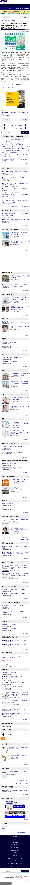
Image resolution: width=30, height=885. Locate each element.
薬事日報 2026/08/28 (7, 504)
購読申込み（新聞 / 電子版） (9, 657)
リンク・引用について (15, 860)
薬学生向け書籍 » (25, 539)
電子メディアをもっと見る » (22, 783)
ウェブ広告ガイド (6, 826)
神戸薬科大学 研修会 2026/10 (10, 464)
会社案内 (15, 836)
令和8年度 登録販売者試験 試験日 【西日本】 (14, 640)
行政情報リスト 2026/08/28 (9, 624)
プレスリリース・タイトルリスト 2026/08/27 (13, 593)
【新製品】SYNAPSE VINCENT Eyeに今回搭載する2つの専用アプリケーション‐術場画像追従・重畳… (19, 308)
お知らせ (15, 852)
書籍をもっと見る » (24, 780)
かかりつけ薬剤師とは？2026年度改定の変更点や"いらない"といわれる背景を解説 (19, 567)
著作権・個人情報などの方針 (15, 858)
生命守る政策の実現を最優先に (9, 361)
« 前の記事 (6, 17)
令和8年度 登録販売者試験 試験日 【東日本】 (14, 644)
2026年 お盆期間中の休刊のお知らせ (18, 747)
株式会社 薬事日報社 (14, 877)
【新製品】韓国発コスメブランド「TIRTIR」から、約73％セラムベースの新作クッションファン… (19, 299)
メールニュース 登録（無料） (9, 666)
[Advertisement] (15, 261)
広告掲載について (15, 850)
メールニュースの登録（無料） (15, 128)
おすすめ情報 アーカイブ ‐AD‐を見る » (20, 206)
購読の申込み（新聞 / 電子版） (15, 125)
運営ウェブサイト (15, 847)
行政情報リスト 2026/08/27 (9, 628)
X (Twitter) (9, 734)
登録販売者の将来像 (7, 346)
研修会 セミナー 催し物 (9, 20)
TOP (2, 20)
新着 (10, 8)
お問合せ (15, 855)
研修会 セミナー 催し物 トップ (11, 87)
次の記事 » (24, 17)
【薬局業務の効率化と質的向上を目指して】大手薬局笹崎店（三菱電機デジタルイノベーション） (18, 383)
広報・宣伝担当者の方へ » (23, 832)
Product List (15, 842)
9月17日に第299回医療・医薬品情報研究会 (12, 144)
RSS (8, 739)
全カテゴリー (15, 8)
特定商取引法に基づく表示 (15, 863)
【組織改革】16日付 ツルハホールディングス (13, 322)
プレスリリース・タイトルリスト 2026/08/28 (13, 589)
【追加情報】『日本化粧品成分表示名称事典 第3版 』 (15, 790)
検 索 (25, 132)
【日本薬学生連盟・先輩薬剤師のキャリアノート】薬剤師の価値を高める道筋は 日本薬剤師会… (18, 529)
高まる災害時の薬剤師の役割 (9, 342)
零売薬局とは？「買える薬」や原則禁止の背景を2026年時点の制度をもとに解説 (19, 575)
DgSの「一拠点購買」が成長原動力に (11, 357)
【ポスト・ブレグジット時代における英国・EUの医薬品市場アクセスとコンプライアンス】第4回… (19, 432)
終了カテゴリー (15, 866)
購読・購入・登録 (24, 8)
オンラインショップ (7, 661)
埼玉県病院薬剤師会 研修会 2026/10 (11, 468)
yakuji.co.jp (5, 876)
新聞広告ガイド (6, 829)
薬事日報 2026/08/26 (7, 508)
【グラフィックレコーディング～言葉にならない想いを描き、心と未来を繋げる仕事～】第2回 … (18, 424)
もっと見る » (26, 164)
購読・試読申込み (15, 844)
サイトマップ (15, 839)
